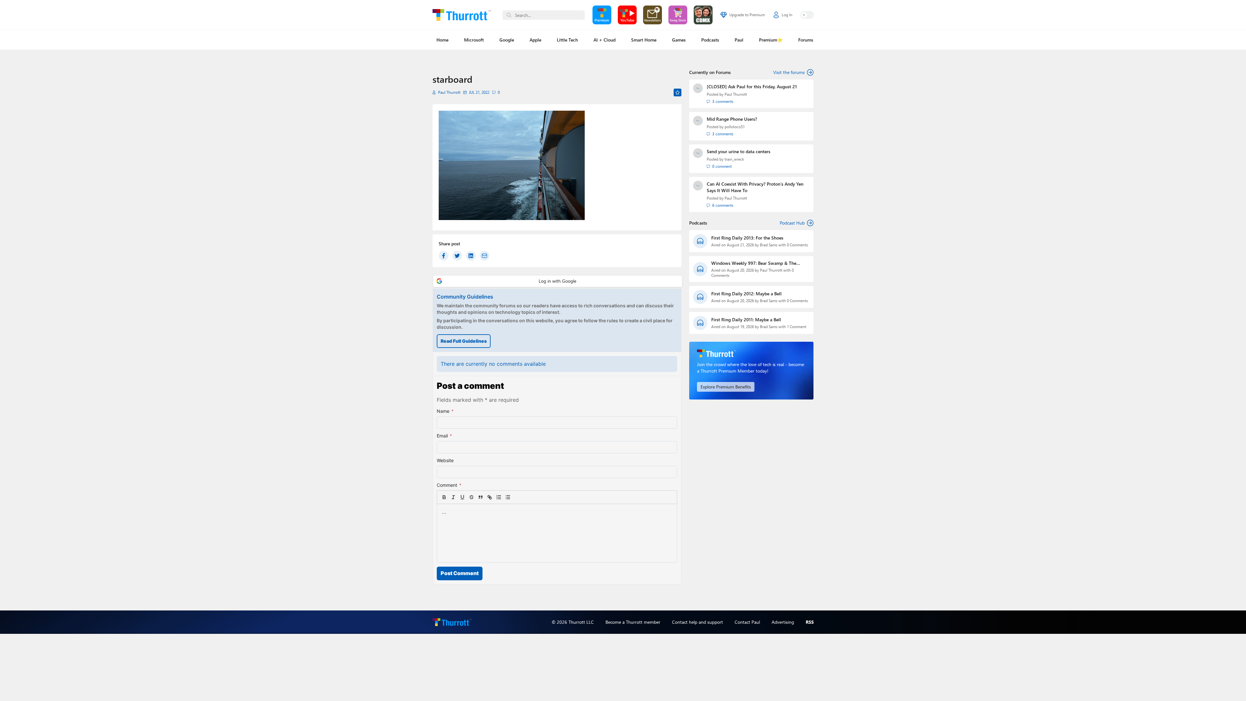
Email (444, 435)
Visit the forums (789, 72)
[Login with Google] (557, 281)
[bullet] (507, 497)
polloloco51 (735, 126)
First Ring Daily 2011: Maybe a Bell (746, 319)
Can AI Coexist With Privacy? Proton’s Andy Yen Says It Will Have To (755, 187)
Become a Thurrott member (632, 622)
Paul (739, 40)
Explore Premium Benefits (726, 387)
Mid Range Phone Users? (732, 119)
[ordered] (498, 497)
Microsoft (474, 40)
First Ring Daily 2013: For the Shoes (747, 238)
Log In (787, 14)
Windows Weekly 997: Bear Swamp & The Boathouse (753, 263)
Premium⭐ (771, 40)
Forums (805, 40)
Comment (449, 485)
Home (442, 40)
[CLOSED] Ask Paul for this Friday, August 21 (752, 86)
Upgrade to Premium (747, 14)
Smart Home (643, 40)
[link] (516, 497)
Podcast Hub (792, 223)
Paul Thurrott (449, 92)
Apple (535, 40)
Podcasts (710, 40)
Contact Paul (747, 622)
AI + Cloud (604, 40)
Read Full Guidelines (464, 341)
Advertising (783, 622)
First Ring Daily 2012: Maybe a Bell (746, 293)
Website (445, 460)
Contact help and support (697, 622)
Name (445, 411)
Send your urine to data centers (738, 151)
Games (679, 40)
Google (506, 40)
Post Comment (460, 573)
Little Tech (567, 40)
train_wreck (734, 159)
